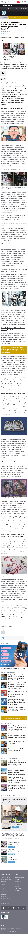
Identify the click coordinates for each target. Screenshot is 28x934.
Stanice (3, 881)
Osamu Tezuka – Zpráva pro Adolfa (11, 223)
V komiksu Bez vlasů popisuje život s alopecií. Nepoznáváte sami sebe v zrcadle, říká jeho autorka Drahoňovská (13, 350)
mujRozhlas (4, 643)
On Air (2, 33)
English (3, 929)
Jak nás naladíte (19, 877)
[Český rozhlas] (6, 2)
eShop (3, 884)
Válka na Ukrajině (6, 877)
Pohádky (4, 654)
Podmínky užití (19, 928)
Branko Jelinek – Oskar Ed (9, 393)
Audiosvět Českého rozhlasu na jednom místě (13, 668)
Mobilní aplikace (6, 899)
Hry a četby (5, 648)
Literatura (4, 18)
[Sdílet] (4, 79)
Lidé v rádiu (18, 881)
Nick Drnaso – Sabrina (7, 108)
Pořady (4, 658)
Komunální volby (6, 879)
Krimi (3, 651)
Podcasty (4, 896)
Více (20, 18)
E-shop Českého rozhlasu (10, 795)
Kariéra (17, 884)
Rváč (2, 271)
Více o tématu (6, 723)
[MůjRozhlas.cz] (3, 41)
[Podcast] (1, 79)
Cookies (3, 928)
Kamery (25, 8)
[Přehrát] (3, 73)
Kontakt (17, 886)
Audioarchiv (18, 8)
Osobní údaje (10, 928)
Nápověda (18, 879)
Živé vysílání (5, 661)
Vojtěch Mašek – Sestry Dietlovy (10, 461)
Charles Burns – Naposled (9, 169)
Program (10, 8)
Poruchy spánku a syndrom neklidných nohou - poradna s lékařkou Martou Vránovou (17, 735)
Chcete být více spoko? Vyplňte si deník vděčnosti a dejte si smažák (17, 709)
